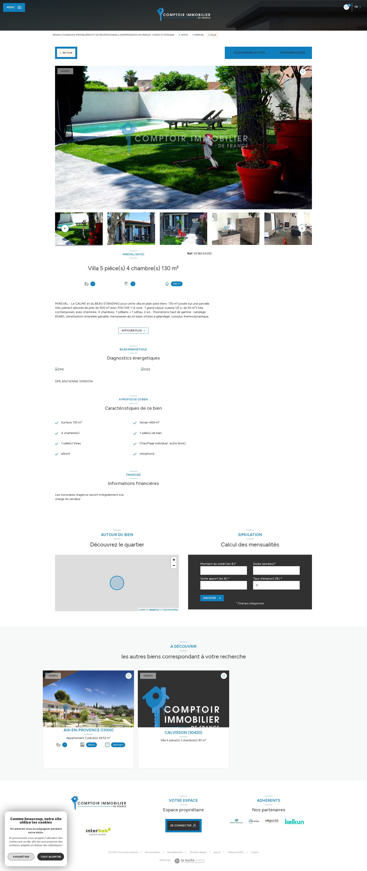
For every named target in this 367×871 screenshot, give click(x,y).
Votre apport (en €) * (215, 578)
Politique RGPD (236, 852)
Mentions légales (198, 852)
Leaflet (142, 609)
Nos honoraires (152, 852)
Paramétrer (21, 856)
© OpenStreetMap (169, 609)
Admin (217, 852)
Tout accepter (51, 856)
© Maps (153, 609)
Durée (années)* (264, 564)
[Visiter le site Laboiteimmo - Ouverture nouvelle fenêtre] (189, 861)
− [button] (174, 565)
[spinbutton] (276, 585)
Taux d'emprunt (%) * (267, 578)
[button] (302, 228)
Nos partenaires (175, 852)
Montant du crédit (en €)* (218, 564)
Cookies (255, 852)
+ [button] (174, 559)
